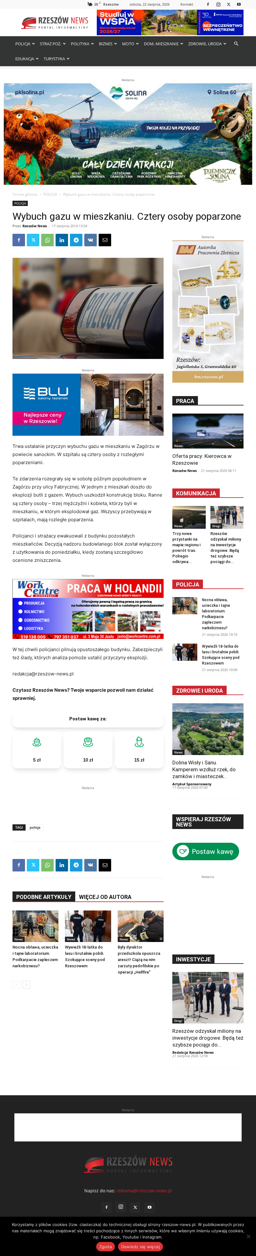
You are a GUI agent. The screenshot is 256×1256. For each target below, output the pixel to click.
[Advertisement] (88, 800)
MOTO (128, 44)
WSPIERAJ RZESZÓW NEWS (203, 822)
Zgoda (105, 1246)
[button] (236, 44)
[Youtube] (239, 4)
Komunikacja (196, 493)
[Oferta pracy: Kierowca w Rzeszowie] (208, 431)
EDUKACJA (24, 58)
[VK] (90, 240)
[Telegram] (76, 240)
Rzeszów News (34, 225)
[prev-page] (16, 985)
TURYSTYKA (54, 58)
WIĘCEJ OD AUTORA (105, 897)
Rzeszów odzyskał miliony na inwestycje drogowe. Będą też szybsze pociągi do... (208, 1038)
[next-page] (26, 985)
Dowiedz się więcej (140, 1246)
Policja (187, 584)
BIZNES (105, 44)
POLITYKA (80, 44)
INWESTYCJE (193, 959)
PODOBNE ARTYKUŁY (43, 897)
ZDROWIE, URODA (205, 44)
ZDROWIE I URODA (199, 690)
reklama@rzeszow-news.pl (144, 1191)
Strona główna (24, 194)
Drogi (216, 526)
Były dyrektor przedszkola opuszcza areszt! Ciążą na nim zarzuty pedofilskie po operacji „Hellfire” (139, 959)
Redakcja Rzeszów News (193, 1052)
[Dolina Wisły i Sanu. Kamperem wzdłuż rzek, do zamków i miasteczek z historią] (208, 729)
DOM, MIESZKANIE (161, 44)
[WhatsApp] (47, 240)
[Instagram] (218, 4)
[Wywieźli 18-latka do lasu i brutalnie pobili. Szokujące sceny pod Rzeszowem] (88, 926)
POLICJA (22, 44)
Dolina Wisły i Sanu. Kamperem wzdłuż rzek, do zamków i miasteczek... (204, 769)
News (18, 939)
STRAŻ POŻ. (50, 44)
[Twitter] (228, 4)
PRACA (185, 401)
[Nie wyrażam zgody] (248, 1236)
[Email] (105, 240)
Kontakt (186, 4)
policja (35, 827)
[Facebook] (208, 4)
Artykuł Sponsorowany (191, 784)
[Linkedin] (62, 240)
